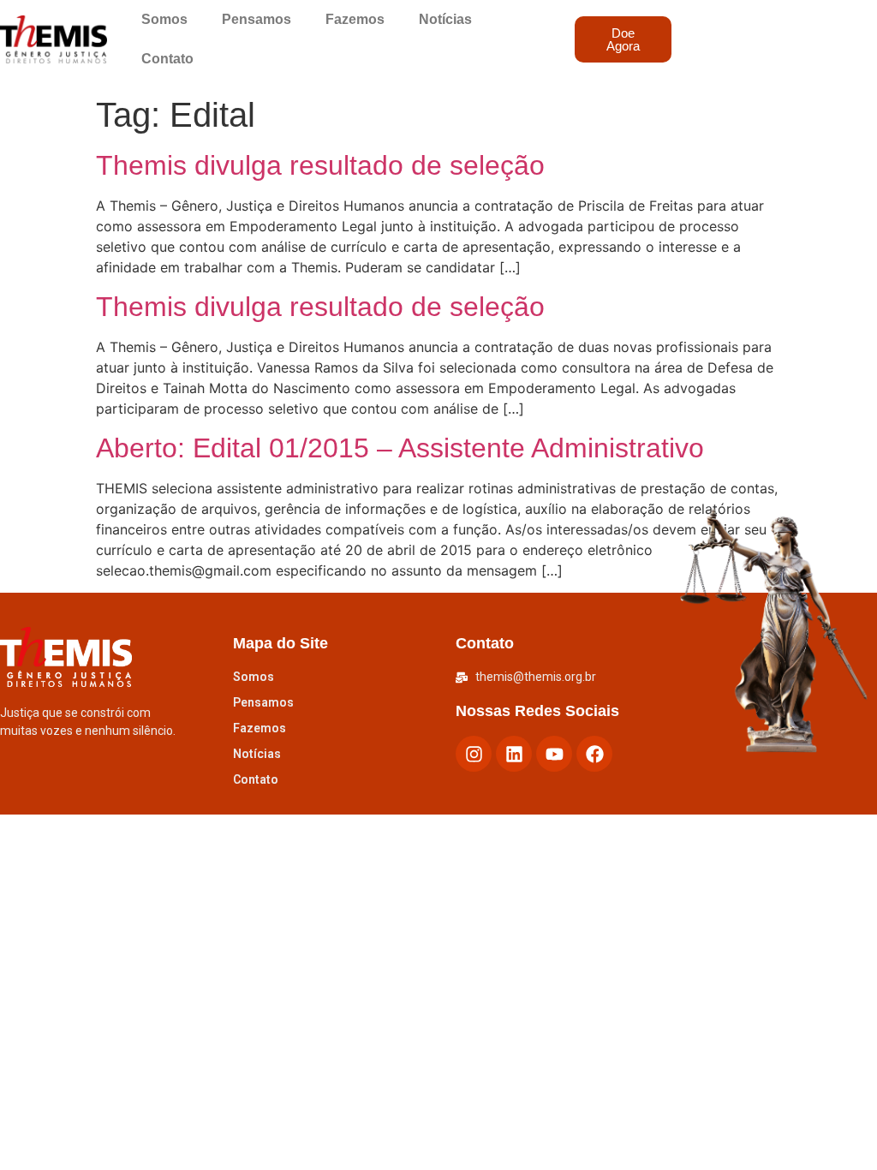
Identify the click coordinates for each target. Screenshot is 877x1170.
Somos (164, 19)
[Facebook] (594, 754)
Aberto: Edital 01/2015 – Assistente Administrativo (400, 448)
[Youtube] (554, 754)
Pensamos (256, 19)
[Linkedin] (514, 754)
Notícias (445, 19)
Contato (167, 58)
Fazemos (355, 19)
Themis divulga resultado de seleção (320, 165)
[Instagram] (474, 754)
